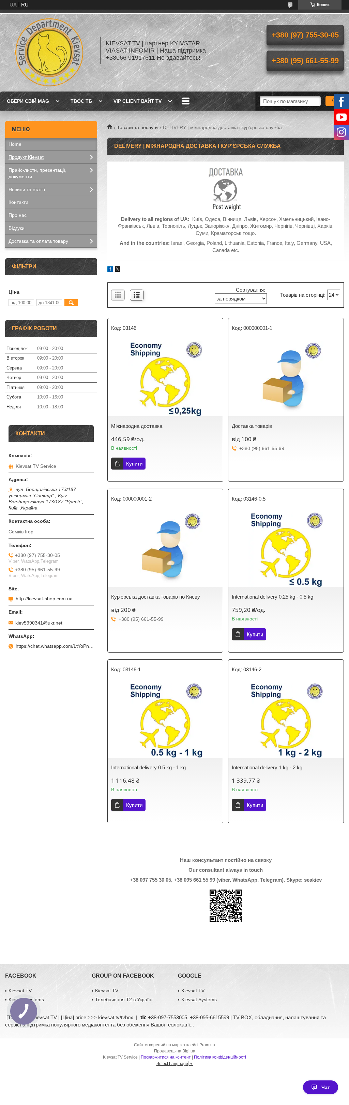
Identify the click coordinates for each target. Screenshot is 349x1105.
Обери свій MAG (28, 101)
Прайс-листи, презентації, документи (37, 173)
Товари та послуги (137, 127)
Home (15, 144)
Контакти (18, 202)
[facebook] (110, 270)
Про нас (18, 215)
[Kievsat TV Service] (49, 50)
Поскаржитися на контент (166, 1057)
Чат (325, 1087)
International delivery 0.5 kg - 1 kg (148, 767)
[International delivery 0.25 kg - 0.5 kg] (286, 549)
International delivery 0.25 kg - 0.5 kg (272, 597)
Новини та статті (27, 189)
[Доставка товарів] (286, 378)
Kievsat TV (106, 990)
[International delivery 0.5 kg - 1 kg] (165, 720)
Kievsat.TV (20, 990)
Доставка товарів (252, 426)
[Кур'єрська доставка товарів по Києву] (165, 549)
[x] (117, 270)
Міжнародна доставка (136, 426)
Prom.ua (207, 1045)
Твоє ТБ (81, 101)
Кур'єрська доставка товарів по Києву (155, 597)
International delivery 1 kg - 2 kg (267, 767)
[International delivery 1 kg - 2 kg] (286, 720)
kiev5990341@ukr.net (38, 623)
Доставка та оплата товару (38, 241)
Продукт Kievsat (26, 157)
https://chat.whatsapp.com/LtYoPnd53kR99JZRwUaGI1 (55, 646)
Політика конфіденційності (220, 1057)
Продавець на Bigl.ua (174, 1051)
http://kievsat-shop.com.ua (44, 598)
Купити (134, 463)
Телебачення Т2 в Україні (123, 999)
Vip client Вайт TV (137, 101)
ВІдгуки (17, 228)
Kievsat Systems (199, 999)
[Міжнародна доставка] (165, 378)
